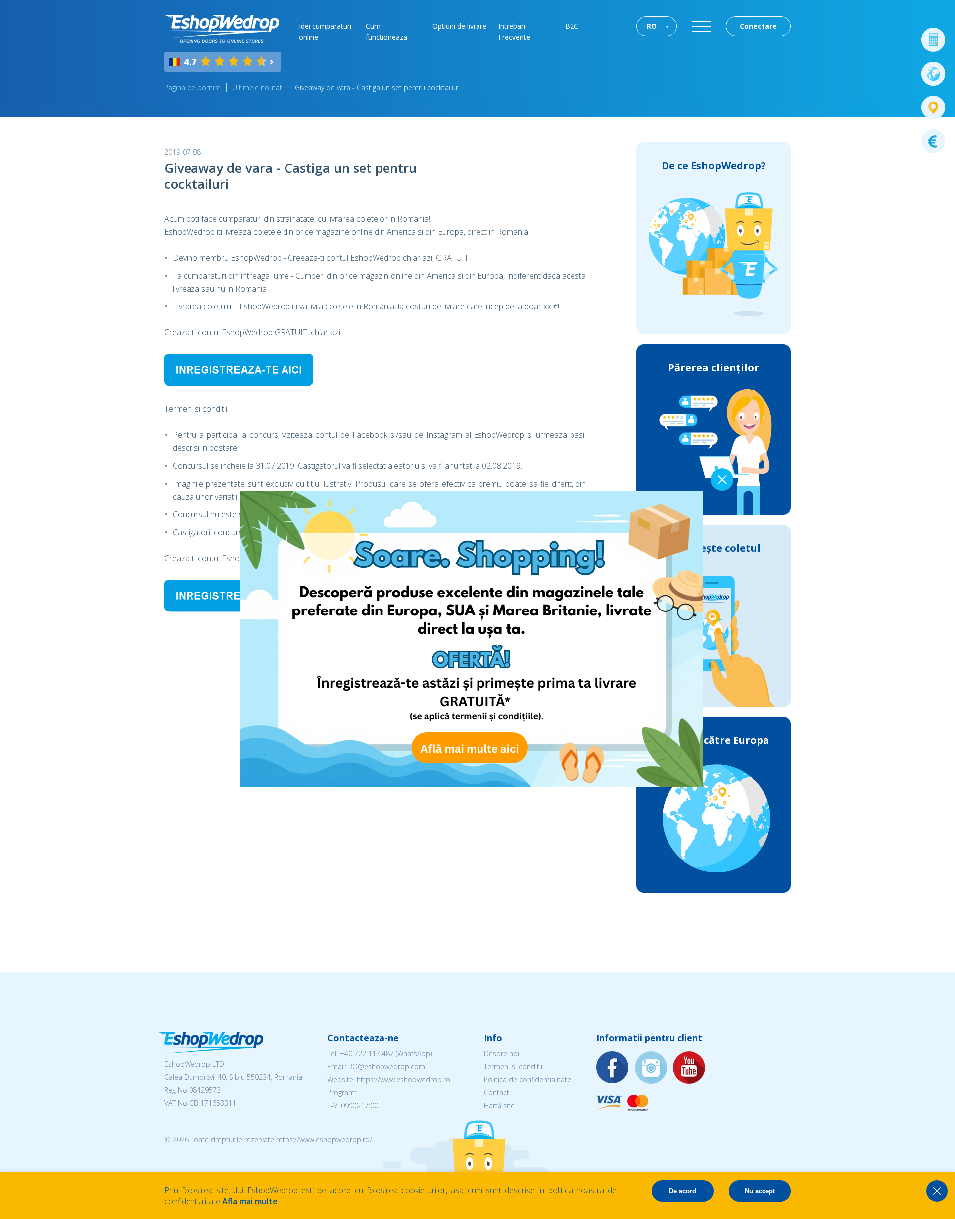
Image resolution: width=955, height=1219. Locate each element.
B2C (571, 26)
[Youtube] (689, 1068)
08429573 (205, 1090)
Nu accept (760, 1191)
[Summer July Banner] (471, 783)
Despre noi (501, 1053)
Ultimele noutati (258, 87)
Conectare (758, 26)
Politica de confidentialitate (527, 1079)
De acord (682, 1191)
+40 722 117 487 (367, 1053)
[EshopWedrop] (221, 29)
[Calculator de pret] (933, 40)
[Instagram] (651, 1068)
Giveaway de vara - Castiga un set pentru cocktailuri (377, 87)
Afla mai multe (250, 1201)
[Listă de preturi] (933, 141)
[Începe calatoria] (933, 74)
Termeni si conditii (513, 1066)
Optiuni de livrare (459, 26)
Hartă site (499, 1105)
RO (652, 26)
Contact (496, 1092)
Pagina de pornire (192, 87)
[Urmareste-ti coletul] (933, 107)
